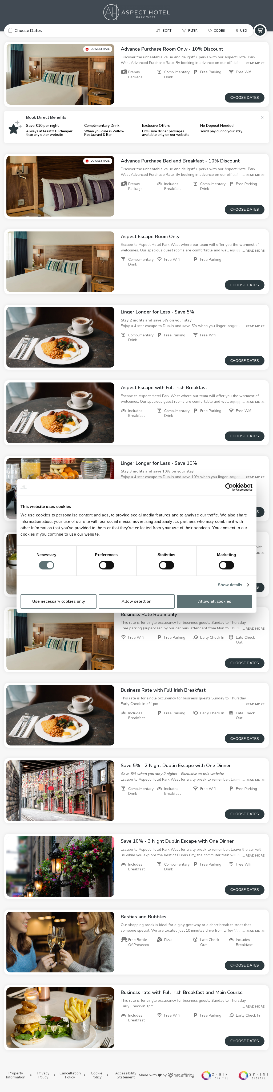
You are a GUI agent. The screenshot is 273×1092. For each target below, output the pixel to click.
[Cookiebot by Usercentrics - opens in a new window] (229, 487)
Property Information (15, 1075)
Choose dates (244, 97)
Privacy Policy (43, 1075)
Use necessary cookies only (58, 601)
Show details (230, 584)
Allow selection (136, 601)
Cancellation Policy (70, 1075)
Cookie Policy (96, 1075)
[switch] (106, 565)
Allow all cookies (214, 601)
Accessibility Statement (125, 1075)
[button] (44, 30)
